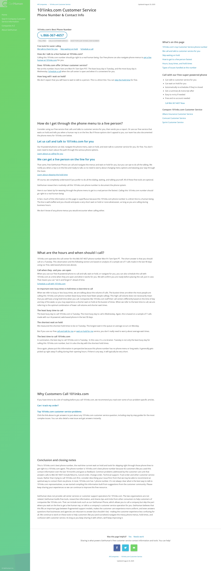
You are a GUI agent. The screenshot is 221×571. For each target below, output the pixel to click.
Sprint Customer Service (172, 122)
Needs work (139, 536)
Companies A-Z (8, 25)
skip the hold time (122, 80)
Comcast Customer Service (174, 118)
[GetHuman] (11, 3)
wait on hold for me (84, 331)
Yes (130, 536)
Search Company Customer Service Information (14, 20)
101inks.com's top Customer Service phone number (184, 47)
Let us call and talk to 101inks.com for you (65, 141)
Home (4, 14)
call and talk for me (65, 331)
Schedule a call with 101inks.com (51, 283)
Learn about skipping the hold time (52, 174)
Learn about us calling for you (50, 153)
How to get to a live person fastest (177, 59)
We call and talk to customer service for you (181, 51)
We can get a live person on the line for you (66, 159)
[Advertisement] (96, 101)
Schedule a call (87, 49)
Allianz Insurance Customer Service (177, 114)
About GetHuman (9, 30)
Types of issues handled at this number (179, 67)
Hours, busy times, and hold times (177, 63)
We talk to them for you (47, 49)
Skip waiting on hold (69, 49)
